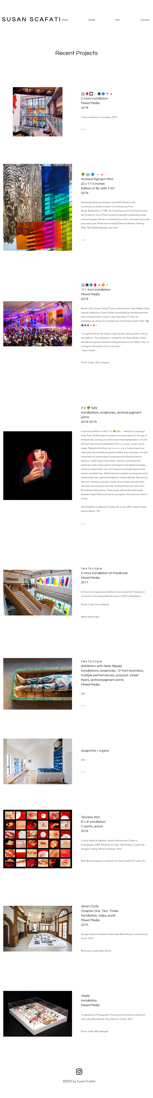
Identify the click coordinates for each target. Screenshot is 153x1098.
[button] (83, 129)
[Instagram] (79, 1072)
